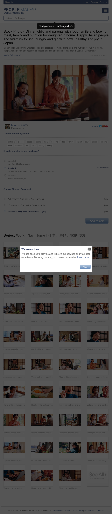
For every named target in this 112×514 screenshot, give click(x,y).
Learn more (83, 257)
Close (85, 266)
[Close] (89, 249)
